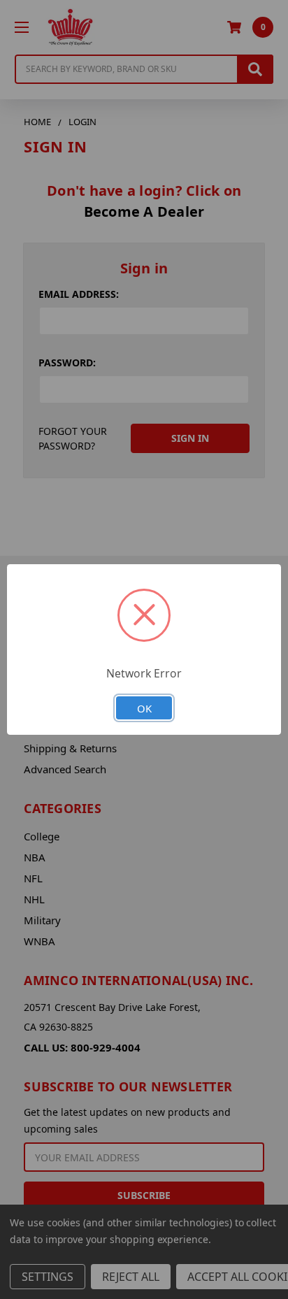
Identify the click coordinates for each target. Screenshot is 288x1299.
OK (144, 708)
